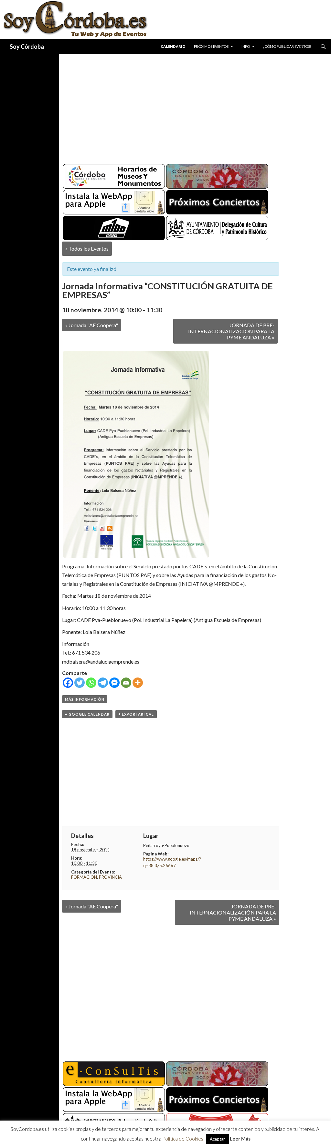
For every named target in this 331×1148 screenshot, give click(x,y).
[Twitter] (79, 682)
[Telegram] (103, 682)
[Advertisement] (195, 106)
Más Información (84, 699)
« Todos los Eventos (87, 248)
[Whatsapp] (91, 682)
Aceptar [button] (217, 1139)
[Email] (126, 682)
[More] (138, 682)
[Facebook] (68, 682)
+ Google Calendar (87, 714)
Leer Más (240, 1139)
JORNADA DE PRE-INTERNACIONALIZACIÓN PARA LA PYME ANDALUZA (231, 331)
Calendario (173, 46)
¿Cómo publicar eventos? (287, 46)
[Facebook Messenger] (114, 682)
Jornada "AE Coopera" (91, 325)
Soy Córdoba (27, 46)
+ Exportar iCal (136, 714)
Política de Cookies (182, 1139)
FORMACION (84, 877)
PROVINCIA (110, 877)
